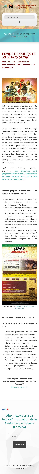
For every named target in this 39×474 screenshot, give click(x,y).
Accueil (8, 34)
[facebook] (19, 22)
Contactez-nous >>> (19, 387)
